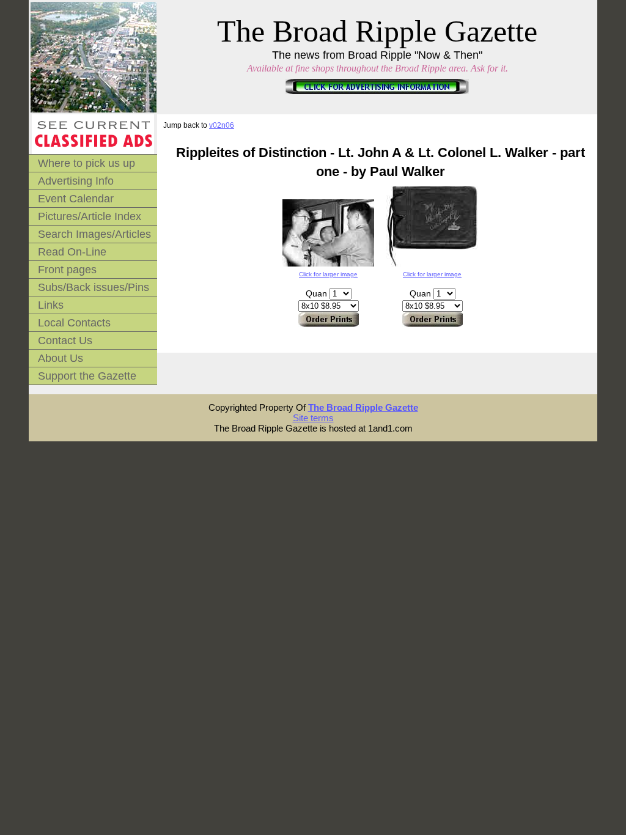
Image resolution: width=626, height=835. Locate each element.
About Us (60, 358)
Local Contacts (74, 323)
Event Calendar (76, 199)
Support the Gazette (87, 376)
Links (51, 305)
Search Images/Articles (94, 234)
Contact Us (65, 340)
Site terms (313, 418)
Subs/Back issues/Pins (93, 287)
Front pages (67, 269)
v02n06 (221, 125)
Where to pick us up (86, 163)
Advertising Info (76, 181)
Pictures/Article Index (89, 216)
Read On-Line (72, 252)
